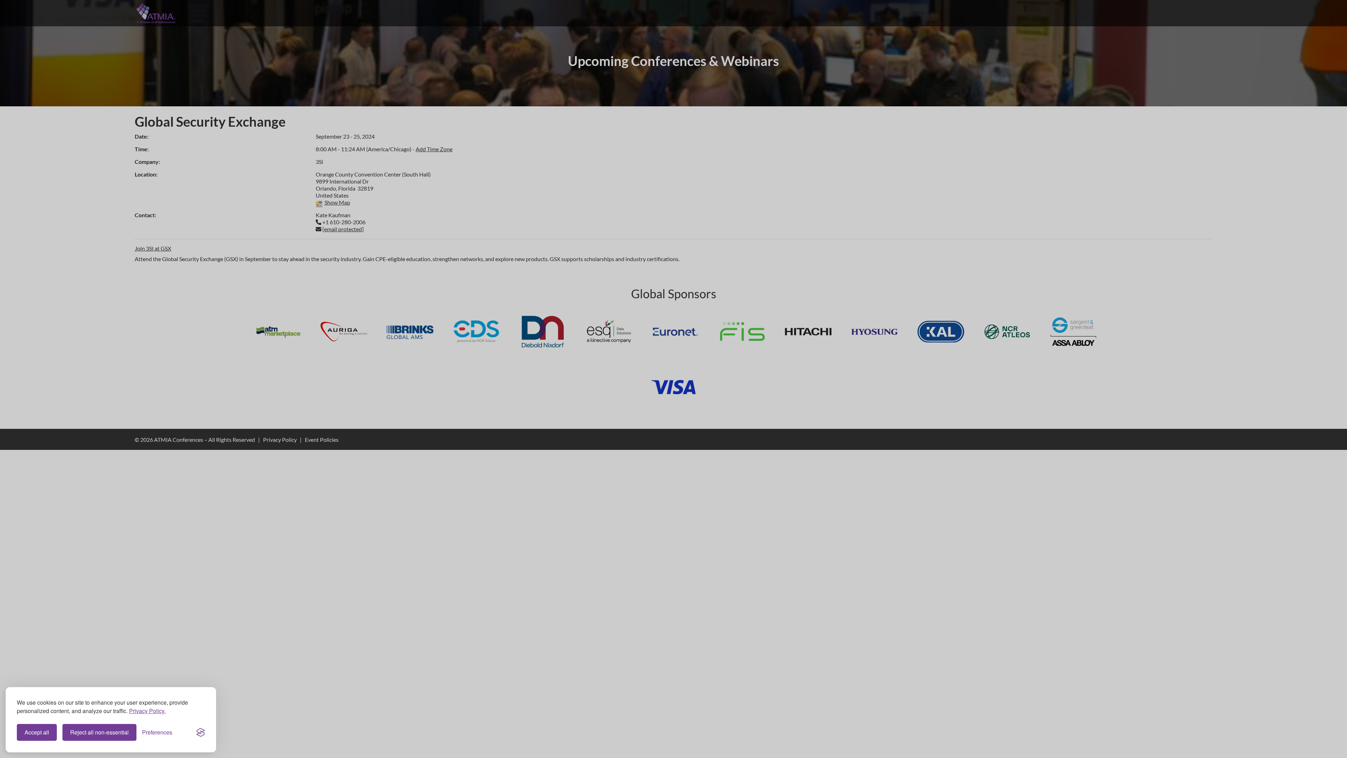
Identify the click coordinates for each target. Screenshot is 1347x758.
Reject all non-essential (99, 732)
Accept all (37, 732)
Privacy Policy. (147, 711)
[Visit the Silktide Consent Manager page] (200, 732)
